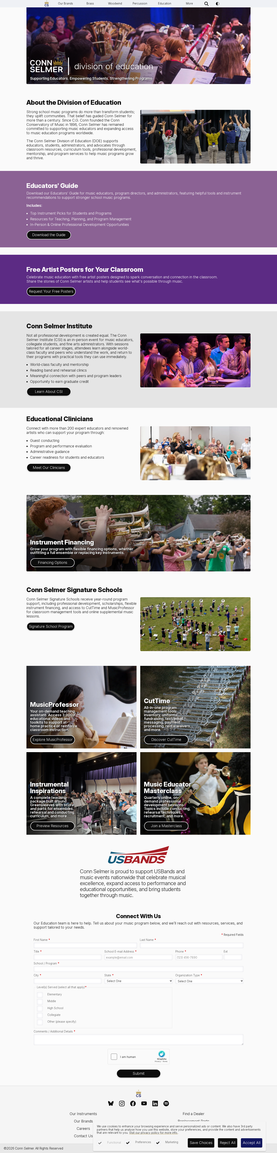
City (37, 975)
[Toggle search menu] (206, 3)
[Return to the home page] (138, 1094)
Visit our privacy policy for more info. (153, 1132)
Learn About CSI (49, 391)
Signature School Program (51, 626)
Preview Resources (52, 826)
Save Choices (201, 1142)
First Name (42, 940)
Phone (180, 951)
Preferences (143, 1142)
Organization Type (188, 975)
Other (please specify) (61, 1021)
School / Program (46, 963)
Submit (139, 1073)
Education (164, 3)
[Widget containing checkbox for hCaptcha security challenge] (139, 1056)
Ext (226, 951)
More (189, 3)
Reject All (227, 1142)
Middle (51, 1001)
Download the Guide (48, 235)
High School (55, 1008)
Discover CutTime (166, 739)
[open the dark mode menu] (217, 3)
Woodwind (115, 3)
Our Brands (65, 3)
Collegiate (53, 1015)
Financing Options (52, 562)
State (109, 975)
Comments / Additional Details (54, 1031)
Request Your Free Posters (51, 291)
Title (38, 951)
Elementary (54, 994)
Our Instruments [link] (83, 1114)
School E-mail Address (120, 951)
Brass (90, 3)
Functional (114, 1142)
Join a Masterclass (166, 826)
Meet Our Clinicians (49, 467)
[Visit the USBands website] (138, 855)
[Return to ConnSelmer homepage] (46, 3)
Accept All (251, 1142)
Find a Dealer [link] (193, 1114)
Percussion (140, 3)
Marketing (171, 1142)
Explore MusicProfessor (53, 739)
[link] (111, 1103)
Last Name (148, 940)
